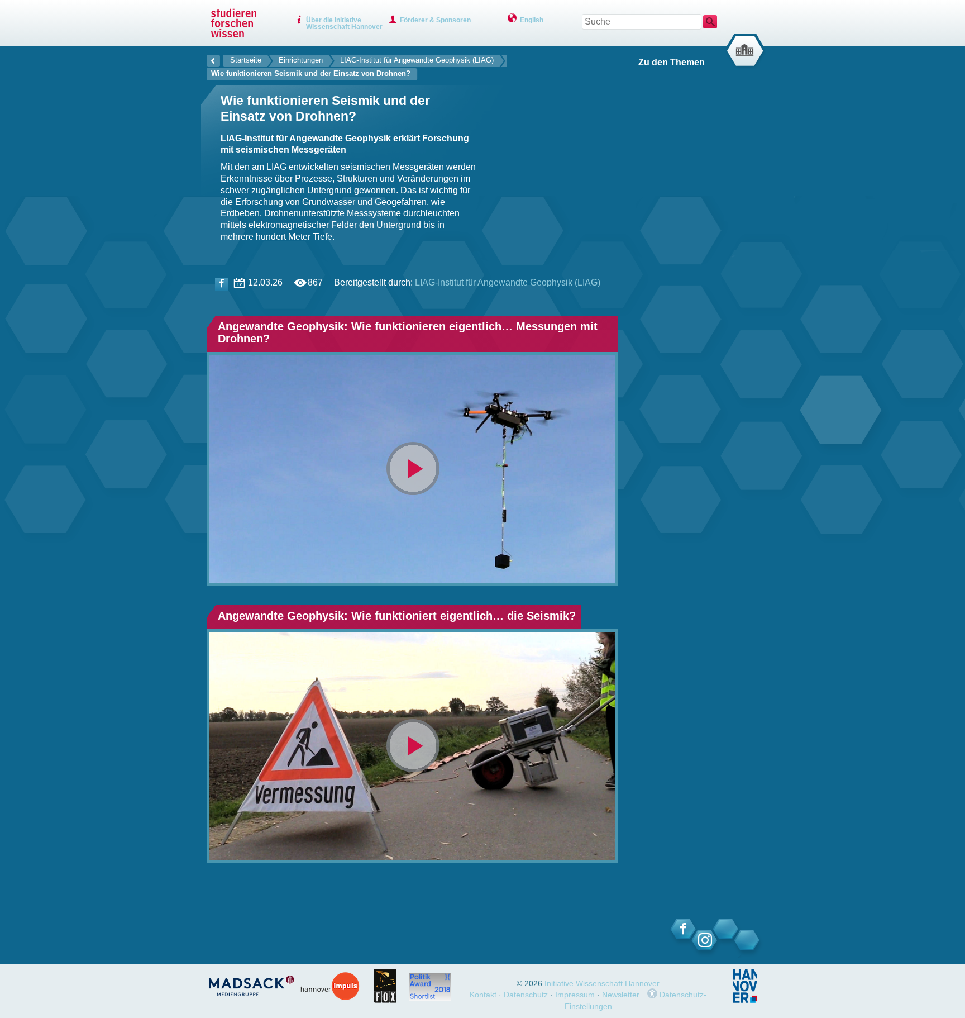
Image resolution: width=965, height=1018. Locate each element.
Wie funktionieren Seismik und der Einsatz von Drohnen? (310, 73)
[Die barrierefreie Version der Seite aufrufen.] (652, 994)
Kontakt (483, 994)
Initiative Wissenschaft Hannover (602, 983)
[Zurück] (213, 59)
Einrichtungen (301, 60)
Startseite (245, 60)
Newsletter (620, 994)
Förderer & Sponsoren (435, 20)
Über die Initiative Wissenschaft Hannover (344, 23)
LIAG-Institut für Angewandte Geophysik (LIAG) (417, 60)
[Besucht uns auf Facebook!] (221, 284)
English (531, 20)
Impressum (575, 994)
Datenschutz (526, 994)
